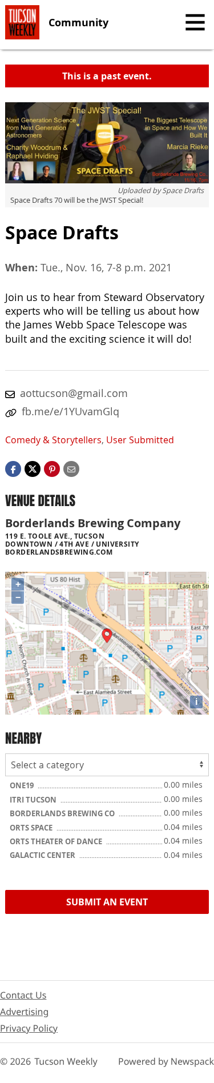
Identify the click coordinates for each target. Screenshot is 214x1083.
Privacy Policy (29, 1028)
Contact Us (23, 995)
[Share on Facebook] (13, 468)
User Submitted (140, 440)
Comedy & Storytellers (53, 440)
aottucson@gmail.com (74, 393)
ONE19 (22, 785)
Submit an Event (107, 902)
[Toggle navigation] (195, 22)
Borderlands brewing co (63, 813)
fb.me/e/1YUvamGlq (70, 411)
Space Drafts (183, 190)
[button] (52, 468)
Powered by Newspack (166, 1061)
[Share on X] (33, 468)
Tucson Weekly (66, 1061)
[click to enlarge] (107, 142)
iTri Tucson (34, 800)
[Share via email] (71, 468)
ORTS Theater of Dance (57, 841)
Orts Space (32, 828)
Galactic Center (43, 855)
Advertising (24, 1011)
